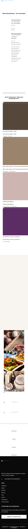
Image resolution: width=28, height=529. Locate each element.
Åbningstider (14, 431)
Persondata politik (5, 501)
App (14, 293)
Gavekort (3, 497)
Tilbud (2, 495)
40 (14, 264)
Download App (4, 499)
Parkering (3, 492)
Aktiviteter (14, 447)
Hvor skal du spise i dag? (10, 131)
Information (14, 455)
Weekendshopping (8, 201)
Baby (14, 321)
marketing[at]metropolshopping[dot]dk (12, 479)
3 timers (14, 307)
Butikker (14, 439)
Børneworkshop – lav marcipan (16, 20)
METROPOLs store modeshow (11, 236)
